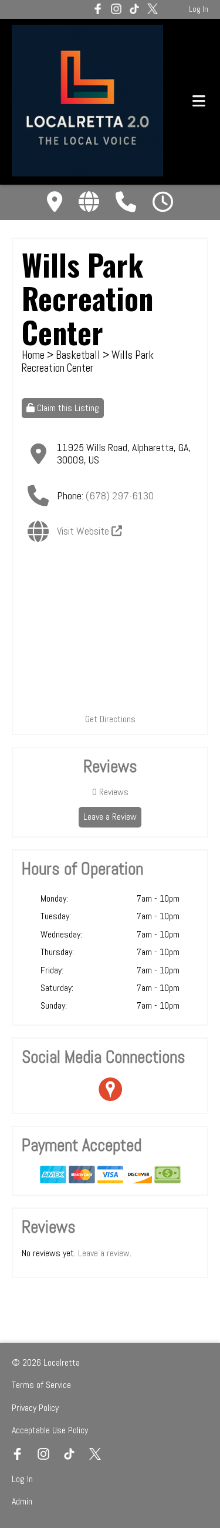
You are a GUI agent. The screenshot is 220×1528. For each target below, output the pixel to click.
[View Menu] (198, 101)
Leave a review (104, 1253)
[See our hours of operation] (163, 202)
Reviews (110, 792)
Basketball (79, 355)
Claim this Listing (67, 408)
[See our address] (54, 202)
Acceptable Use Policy (50, 1430)
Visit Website (84, 531)
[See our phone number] (126, 202)
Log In (198, 9)
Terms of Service (41, 1385)
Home (33, 355)
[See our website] (89, 202)
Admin (22, 1501)
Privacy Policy (35, 1408)
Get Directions (110, 719)
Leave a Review (110, 816)
